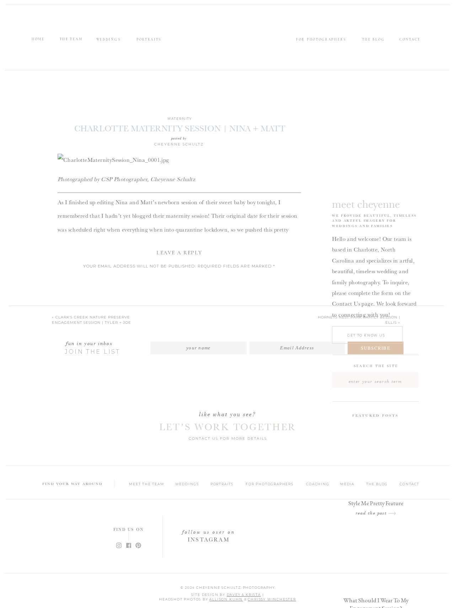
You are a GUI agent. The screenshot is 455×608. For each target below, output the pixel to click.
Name (179, 338)
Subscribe (375, 348)
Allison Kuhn (226, 599)
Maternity (179, 119)
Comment (179, 277)
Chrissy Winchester (272, 599)
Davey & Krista (244, 595)
